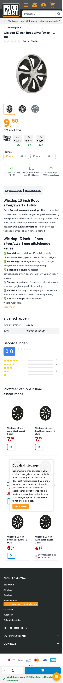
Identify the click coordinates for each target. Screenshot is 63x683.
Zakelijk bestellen (13, 620)
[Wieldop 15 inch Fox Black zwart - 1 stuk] (45, 413)
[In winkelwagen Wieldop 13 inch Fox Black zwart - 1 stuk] (11, 556)
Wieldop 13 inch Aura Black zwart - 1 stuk (44, 539)
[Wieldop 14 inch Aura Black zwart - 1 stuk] (17, 413)
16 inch (49, 156)
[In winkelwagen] (43, 670)
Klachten (8, 614)
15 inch (36, 156)
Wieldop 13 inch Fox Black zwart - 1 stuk (17, 539)
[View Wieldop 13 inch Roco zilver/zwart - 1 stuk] (35, 109)
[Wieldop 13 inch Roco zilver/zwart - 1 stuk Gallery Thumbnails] (22, 109)
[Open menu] (26, 5)
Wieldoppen (14, 27)
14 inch (22, 156)
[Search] (59, 13)
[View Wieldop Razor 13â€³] (9, 109)
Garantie (8, 609)
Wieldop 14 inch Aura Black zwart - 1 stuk (16, 431)
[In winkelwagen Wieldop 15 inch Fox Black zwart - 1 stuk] (39, 447)
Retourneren (20, 602)
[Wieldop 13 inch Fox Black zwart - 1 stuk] (17, 522)
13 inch (9, 156)
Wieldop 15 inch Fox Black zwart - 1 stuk (45, 431)
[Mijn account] (43, 5)
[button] (12, 41)
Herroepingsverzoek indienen (21, 604)
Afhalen (8, 590)
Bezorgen (9, 584)
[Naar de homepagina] (11, 9)
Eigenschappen (13, 190)
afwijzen (22, 497)
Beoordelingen (33, 190)
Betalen (8, 595)
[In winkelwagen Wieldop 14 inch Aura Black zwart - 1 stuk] (11, 447)
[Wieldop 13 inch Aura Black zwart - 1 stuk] (45, 522)
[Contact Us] (35, 5)
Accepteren (21, 506)
